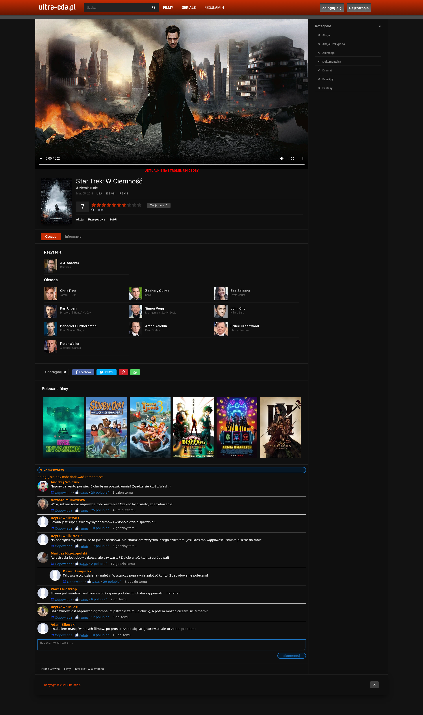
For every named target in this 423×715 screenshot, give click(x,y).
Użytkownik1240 (65, 607)
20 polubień (100, 492)
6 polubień (99, 599)
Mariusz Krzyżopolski (69, 553)
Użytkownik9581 (65, 517)
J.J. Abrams (69, 263)
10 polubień (100, 528)
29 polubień (112, 581)
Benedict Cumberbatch (78, 326)
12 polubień (100, 617)
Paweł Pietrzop (64, 589)
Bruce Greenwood (244, 326)
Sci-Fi (113, 219)
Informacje (73, 236)
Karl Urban (68, 308)
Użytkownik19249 (66, 535)
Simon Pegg (154, 308)
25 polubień (100, 510)
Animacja (328, 52)
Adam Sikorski (63, 624)
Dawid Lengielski (78, 571)
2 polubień (99, 563)
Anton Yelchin (156, 326)
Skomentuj (291, 655)
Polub (83, 493)
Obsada (50, 236)
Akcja (79, 219)
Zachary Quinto (157, 291)
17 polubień (100, 545)
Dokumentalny (331, 61)
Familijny (327, 79)
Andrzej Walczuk (65, 482)
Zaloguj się (331, 8)
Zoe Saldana (240, 291)
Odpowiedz (63, 492)
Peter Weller (70, 344)
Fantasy (327, 88)
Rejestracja (359, 8)
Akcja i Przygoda (333, 44)
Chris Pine (68, 291)
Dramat (327, 70)
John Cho (237, 308)
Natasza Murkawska (68, 500)
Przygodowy (96, 219)
